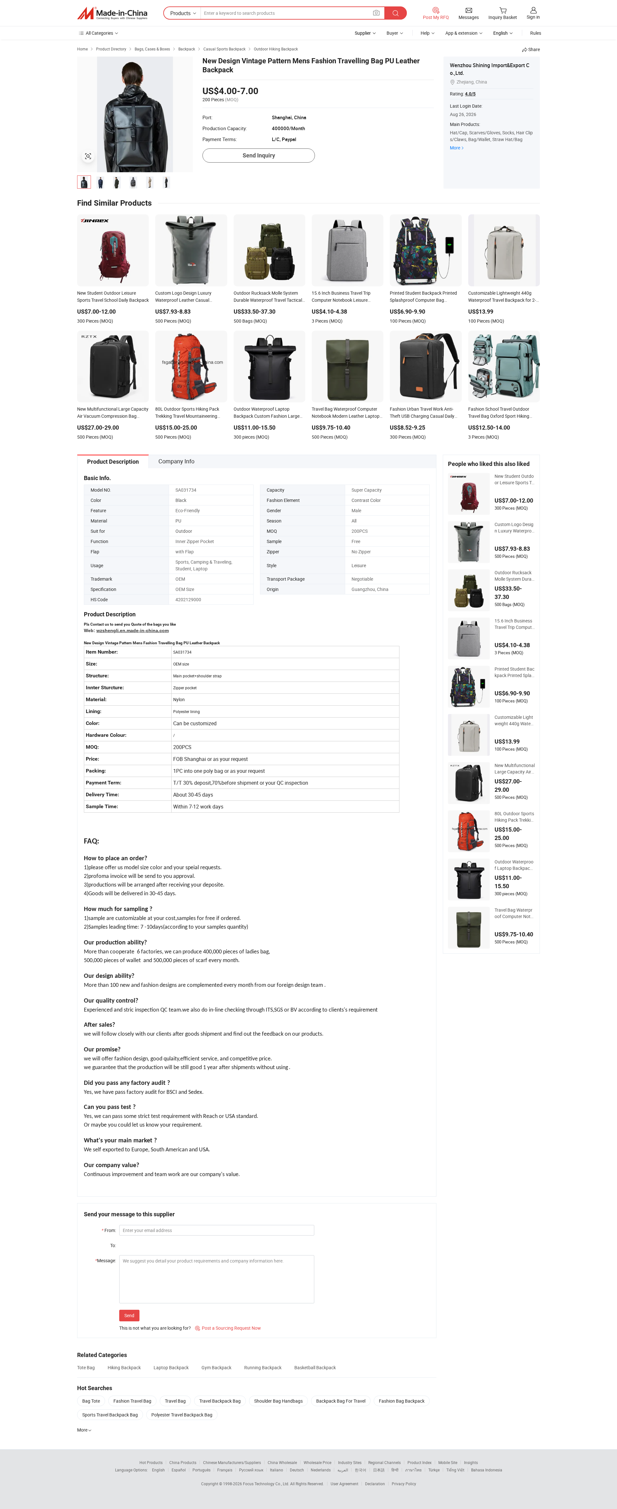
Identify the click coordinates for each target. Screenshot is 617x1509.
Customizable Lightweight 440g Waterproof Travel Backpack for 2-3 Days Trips (515, 720)
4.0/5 (470, 93)
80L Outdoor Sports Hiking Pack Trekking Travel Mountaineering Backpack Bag (515, 816)
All (354, 521)
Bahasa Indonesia (486, 1469)
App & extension (461, 33)
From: (109, 1230)
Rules (535, 33)
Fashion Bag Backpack (402, 1401)
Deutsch (297, 1469)
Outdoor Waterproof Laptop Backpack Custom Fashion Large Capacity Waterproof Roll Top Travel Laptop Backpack (514, 865)
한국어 (360, 1469)
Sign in (533, 17)
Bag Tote (91, 1401)
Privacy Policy (404, 1483)
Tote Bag (86, 1367)
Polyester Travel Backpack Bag (181, 1415)
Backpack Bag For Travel (340, 1401)
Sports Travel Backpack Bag (110, 1415)
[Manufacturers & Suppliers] (112, 13)
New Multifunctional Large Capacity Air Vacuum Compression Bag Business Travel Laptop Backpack (515, 768)
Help (425, 33)
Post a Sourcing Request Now (228, 1328)
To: (113, 1245)
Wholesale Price (317, 1462)
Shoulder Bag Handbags (278, 1401)
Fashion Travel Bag (132, 1401)
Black (180, 500)
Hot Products (151, 1462)
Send (129, 1315)
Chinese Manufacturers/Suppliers (232, 1462)
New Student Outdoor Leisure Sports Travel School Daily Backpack (514, 479)
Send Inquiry (259, 155)
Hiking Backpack (124, 1367)
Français (224, 1469)
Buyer (392, 33)
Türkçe (434, 1469)
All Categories (99, 33)
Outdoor (183, 531)
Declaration (375, 1483)
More (455, 148)
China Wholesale (282, 1462)
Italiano (276, 1469)
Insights (471, 1462)
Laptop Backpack (171, 1367)
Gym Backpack (216, 1367)
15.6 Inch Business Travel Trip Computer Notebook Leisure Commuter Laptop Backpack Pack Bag (514, 624)
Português (201, 1469)
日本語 (379, 1469)
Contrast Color (366, 500)
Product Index (419, 1462)
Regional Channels (384, 1462)
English (158, 1469)
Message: (105, 1260)
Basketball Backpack (315, 1367)
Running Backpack (263, 1367)
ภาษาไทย (413, 1469)
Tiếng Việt (455, 1469)
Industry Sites (350, 1462)
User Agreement (344, 1483)
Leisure (359, 565)
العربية (342, 1469)
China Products (182, 1462)
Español (179, 1469)
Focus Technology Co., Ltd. (266, 1483)
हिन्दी (394, 1469)
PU (178, 521)
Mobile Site (447, 1462)
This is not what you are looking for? (155, 1328)
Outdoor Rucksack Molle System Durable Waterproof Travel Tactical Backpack (514, 575)
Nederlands (321, 1469)
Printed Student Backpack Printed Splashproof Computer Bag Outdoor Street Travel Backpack (514, 672)
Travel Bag (175, 1401)
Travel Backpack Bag (220, 1401)
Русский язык (251, 1469)
